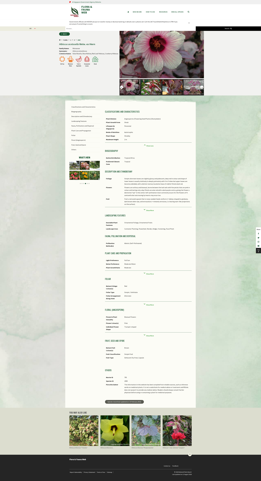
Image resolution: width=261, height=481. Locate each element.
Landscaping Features (79, 121)
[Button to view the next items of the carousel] (201, 87)
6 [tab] (89, 183)
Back (65, 34)
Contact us (167, 466)
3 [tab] (83, 183)
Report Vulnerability (76, 472)
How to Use (150, 12)
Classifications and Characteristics (83, 107)
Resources (163, 12)
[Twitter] (258, 238)
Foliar (73, 135)
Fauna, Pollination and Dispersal (82, 126)
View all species (177, 12)
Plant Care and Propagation (81, 131)
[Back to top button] (190, 454)
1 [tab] (80, 183)
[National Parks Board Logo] (74, 12)
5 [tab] (87, 183)
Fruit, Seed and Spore (78, 145)
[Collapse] (148, 145)
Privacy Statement (89, 472)
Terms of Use (101, 472)
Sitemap (109, 472)
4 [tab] (85, 183)
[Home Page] (59, 40)
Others (73, 150)
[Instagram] (258, 242)
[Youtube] (258, 246)
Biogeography (76, 112)
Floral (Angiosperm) (78, 140)
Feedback (175, 466)
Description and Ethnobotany (81, 116)
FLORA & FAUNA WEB (86, 9)
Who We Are (137, 12)
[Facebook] (258, 234)
